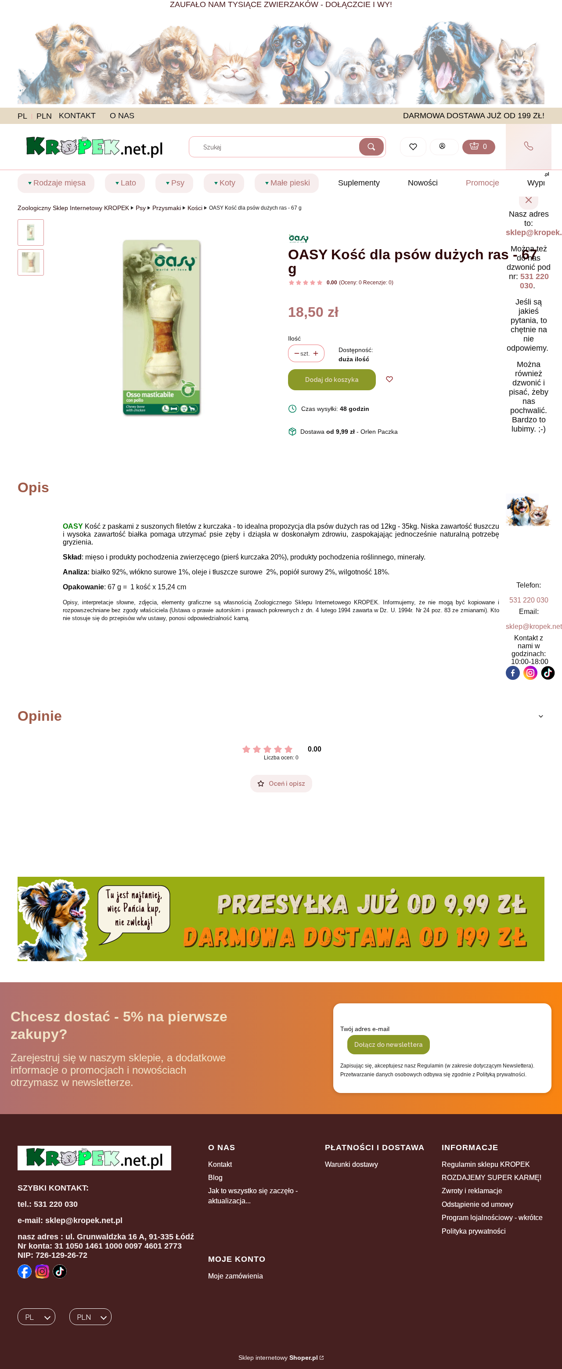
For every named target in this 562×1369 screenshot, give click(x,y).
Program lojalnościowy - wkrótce (492, 1217)
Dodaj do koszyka (332, 379)
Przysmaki (166, 207)
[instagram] (530, 673)
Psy (141, 207)
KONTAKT (77, 115)
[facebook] (513, 673)
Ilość (294, 338)
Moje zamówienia (235, 1276)
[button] (371, 147)
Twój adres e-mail (364, 1028)
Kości (194, 207)
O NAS (122, 115)
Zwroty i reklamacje (472, 1191)
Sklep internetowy (278, 1357)
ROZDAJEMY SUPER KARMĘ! (491, 1177)
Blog (215, 1177)
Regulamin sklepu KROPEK (486, 1164)
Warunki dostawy (351, 1164)
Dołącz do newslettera (388, 1044)
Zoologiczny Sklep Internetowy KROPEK (73, 207)
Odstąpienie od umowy (477, 1204)
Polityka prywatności (474, 1231)
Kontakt (220, 1164)
